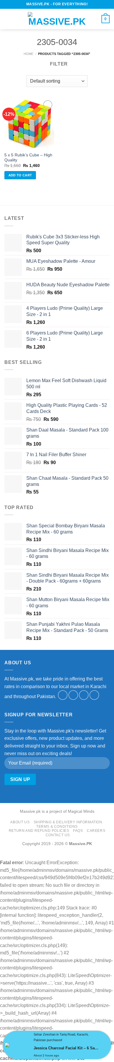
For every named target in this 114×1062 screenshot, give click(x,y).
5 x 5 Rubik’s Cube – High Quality (28, 158)
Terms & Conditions (57, 826)
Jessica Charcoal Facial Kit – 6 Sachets (67, 1048)
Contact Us (58, 835)
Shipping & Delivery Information (68, 822)
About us (20, 822)
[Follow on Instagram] (73, 695)
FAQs (78, 831)
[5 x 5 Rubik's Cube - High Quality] (29, 124)
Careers (96, 831)
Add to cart (20, 175)
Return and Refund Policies (39, 831)
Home (28, 54)
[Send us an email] (84, 695)
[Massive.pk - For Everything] (57, 19)
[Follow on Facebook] (63, 695)
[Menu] (7, 19)
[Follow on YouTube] (94, 695)
